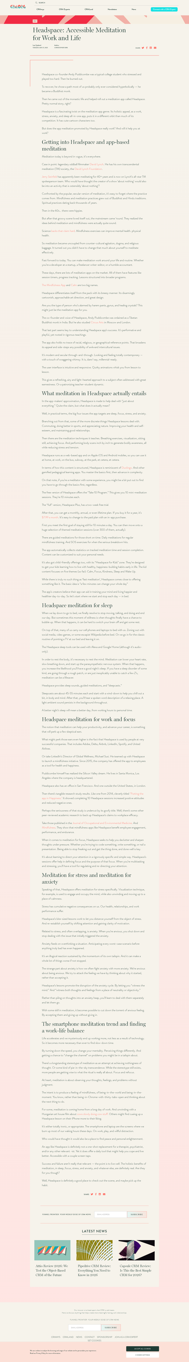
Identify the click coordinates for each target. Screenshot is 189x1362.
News (134, 9)
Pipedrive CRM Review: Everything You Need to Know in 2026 (94, 1270)
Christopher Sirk (61, 48)
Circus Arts (97, 322)
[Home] (18, 6)
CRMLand (89, 9)
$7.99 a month (50, 517)
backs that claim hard (63, 231)
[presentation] (110, 1214)
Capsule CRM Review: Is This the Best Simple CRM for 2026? (135, 1270)
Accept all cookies (142, 1349)
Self (35, 21)
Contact (89, 1337)
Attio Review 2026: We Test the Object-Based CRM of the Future (52, 1270)
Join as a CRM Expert (126, 1337)
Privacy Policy (41, 1353)
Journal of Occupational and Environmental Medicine (102, 823)
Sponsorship (104, 1337)
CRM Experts (64, 9)
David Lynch (97, 164)
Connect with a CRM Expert (164, 9)
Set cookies (94, 1340)
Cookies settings (142, 1355)
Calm (74, 285)
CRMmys (40, 9)
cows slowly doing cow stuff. (93, 1114)
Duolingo (127, 468)
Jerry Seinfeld (49, 177)
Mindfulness (48, 827)
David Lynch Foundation (88, 169)
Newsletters (112, 9)
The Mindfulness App (54, 285)
